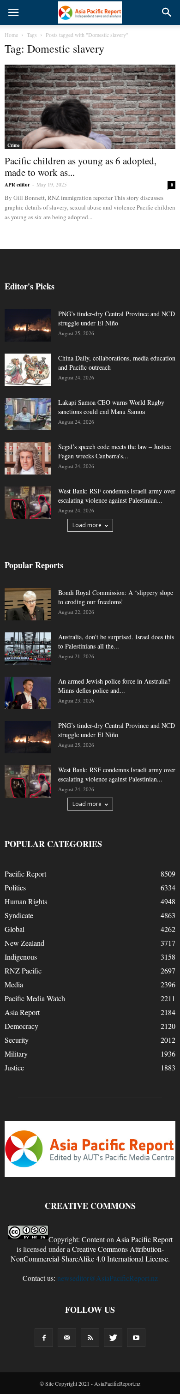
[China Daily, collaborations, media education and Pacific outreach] (28, 370)
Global (14, 929)
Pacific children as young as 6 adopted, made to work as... (80, 166)
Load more (87, 525)
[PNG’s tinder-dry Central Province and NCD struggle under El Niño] (28, 325)
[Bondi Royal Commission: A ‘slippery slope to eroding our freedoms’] (28, 604)
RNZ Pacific (23, 970)
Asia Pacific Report (144, 1239)
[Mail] (67, 1337)
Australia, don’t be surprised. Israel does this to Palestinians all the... (116, 641)
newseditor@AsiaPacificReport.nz (107, 1278)
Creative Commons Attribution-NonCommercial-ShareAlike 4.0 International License (89, 1253)
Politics (15, 887)
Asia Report (22, 1012)
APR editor (17, 184)
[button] (167, 12)
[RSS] (90, 1337)
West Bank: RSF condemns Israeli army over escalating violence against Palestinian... (116, 496)
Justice (14, 1067)
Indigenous (21, 956)
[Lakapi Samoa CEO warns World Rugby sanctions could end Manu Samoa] (28, 414)
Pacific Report (25, 873)
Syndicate (19, 915)
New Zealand (24, 943)
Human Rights (26, 901)
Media (14, 984)
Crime (13, 145)
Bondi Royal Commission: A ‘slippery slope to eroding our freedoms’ (115, 597)
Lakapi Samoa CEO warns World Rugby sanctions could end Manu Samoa (111, 407)
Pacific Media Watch (35, 998)
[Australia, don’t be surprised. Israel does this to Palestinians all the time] (28, 648)
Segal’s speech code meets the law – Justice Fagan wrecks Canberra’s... (114, 451)
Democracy (21, 1026)
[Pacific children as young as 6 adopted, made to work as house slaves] (90, 107)
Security (17, 1040)
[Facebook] (44, 1337)
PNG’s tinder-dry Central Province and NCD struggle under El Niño (116, 318)
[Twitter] (113, 1337)
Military (16, 1053)
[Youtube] (136, 1337)
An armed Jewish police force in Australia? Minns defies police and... (114, 686)
